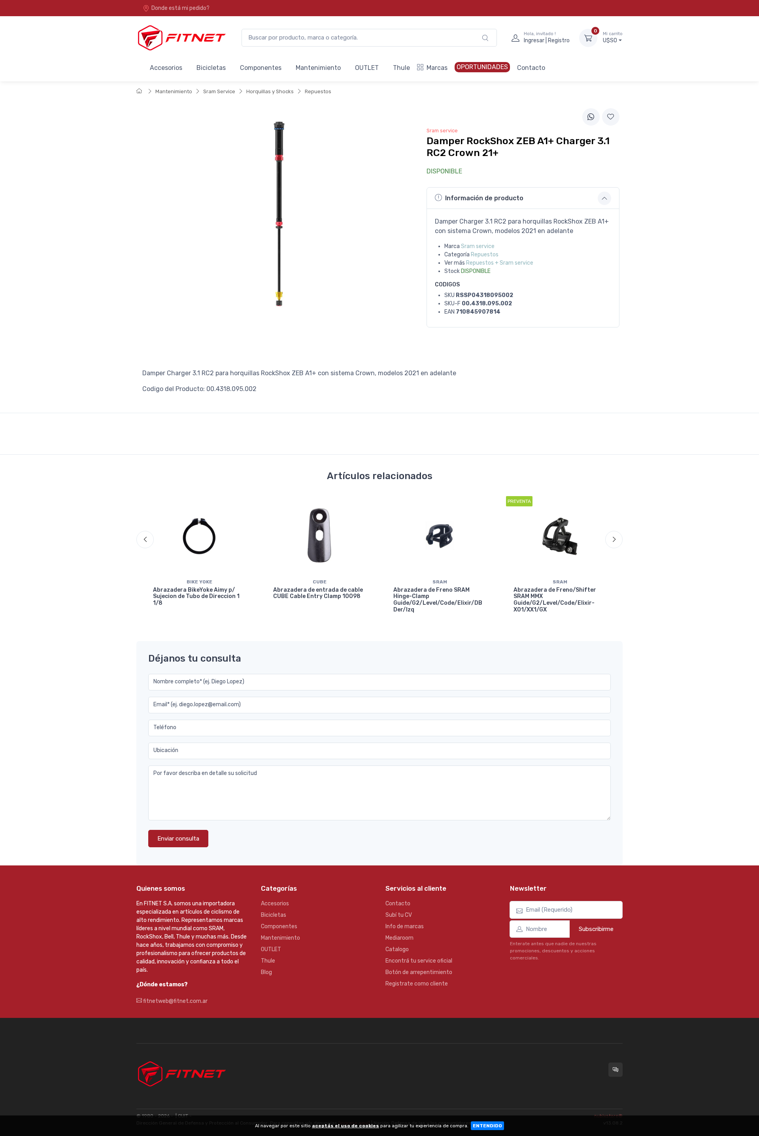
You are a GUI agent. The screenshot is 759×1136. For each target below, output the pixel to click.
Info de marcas (404, 926)
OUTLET (367, 67)
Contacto (531, 67)
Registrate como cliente (416, 983)
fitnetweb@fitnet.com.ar (175, 1001)
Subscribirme (596, 929)
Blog (266, 972)
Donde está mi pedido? (180, 8)
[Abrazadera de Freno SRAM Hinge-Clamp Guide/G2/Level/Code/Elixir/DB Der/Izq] (439, 535)
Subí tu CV (398, 915)
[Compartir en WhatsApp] (591, 117)
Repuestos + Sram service (499, 263)
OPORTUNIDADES (482, 67)
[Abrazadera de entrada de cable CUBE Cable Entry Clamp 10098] (319, 535)
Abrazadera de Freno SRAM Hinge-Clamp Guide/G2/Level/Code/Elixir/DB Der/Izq (437, 600)
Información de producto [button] (484, 198)
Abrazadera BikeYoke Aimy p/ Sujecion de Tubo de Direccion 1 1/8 (196, 597)
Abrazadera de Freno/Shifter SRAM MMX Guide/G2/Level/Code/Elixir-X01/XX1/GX (555, 600)
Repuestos (318, 91)
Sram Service (219, 91)
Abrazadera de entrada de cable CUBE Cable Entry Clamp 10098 (318, 593)
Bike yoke (199, 582)
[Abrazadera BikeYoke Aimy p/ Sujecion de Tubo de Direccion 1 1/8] (199, 535)
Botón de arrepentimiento (418, 972)
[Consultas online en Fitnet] (615, 1070)
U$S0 (613, 37)
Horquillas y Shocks (270, 91)
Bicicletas (211, 67)
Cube (320, 582)
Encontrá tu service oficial (418, 960)
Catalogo (397, 949)
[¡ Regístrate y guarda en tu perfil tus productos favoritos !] (610, 117)
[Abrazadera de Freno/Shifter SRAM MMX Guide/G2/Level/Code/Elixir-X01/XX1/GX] (560, 535)
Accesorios (166, 67)
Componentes (260, 67)
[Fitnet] (181, 38)
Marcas (437, 67)
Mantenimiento (318, 67)
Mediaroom (399, 938)
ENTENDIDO (487, 1125)
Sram (439, 582)
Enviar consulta (178, 838)
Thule (401, 67)
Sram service (478, 246)
